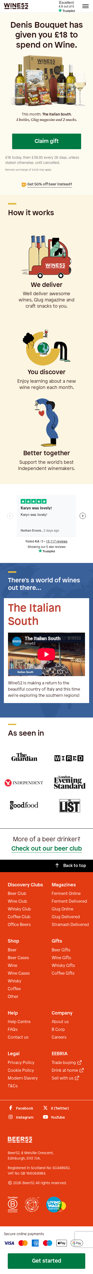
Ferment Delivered (69, 901)
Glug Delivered (66, 917)
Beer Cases (18, 958)
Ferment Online (66, 894)
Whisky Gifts (63, 966)
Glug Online (62, 909)
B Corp (58, 1029)
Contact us (18, 1037)
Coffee (14, 989)
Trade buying (64, 1063)
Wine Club (17, 901)
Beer (12, 950)
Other (13, 997)
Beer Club (17, 894)
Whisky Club (19, 909)
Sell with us (63, 1078)
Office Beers (19, 925)
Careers (59, 1037)
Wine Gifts (61, 958)
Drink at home (65, 1070)
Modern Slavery (23, 1078)
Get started (46, 1261)
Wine (12, 966)
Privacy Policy (21, 1063)
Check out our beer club (46, 848)
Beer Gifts (61, 950)
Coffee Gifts (63, 973)
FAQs (13, 1029)
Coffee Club (19, 917)
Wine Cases (19, 973)
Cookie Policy (21, 1070)
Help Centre (19, 1022)
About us (60, 1022)
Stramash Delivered (70, 925)
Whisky (14, 981)
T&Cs (13, 1086)
